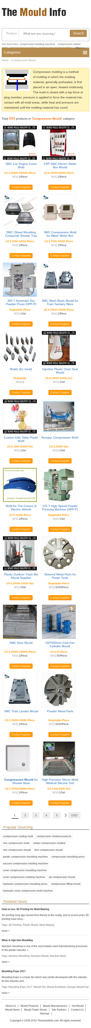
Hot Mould (78, 1005)
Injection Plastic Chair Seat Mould (60, 370)
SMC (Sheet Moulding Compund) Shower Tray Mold (21, 236)
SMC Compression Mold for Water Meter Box (60, 234)
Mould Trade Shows (35, 1009)
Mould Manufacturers (55, 1005)
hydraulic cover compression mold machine (28, 890)
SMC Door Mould (21, 642)
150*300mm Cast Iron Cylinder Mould (60, 644)
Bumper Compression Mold (60, 437)
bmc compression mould (48, 849)
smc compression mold (16, 843)
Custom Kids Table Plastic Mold (21, 439)
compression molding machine (37, 44)
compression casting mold (18, 836)
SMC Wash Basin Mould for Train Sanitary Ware (60, 302)
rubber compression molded (49, 843)
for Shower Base (21, 781)
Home (5, 60)
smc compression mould (17, 849)
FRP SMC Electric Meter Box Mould (60, 165)
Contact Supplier (21, 187)
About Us (11, 1005)
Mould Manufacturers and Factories (34, 14)
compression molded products (54, 836)
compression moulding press (68, 856)
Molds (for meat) (21, 369)
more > (6, 930)
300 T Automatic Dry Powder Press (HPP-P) (21, 302)
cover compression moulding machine (25, 870)
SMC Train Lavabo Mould (21, 711)
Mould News (12, 1009)
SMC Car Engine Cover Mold (21, 165)
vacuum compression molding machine (25, 863)
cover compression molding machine (24, 877)
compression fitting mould (65, 883)
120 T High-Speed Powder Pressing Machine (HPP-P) (60, 507)
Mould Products (30, 1005)
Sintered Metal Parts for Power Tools (60, 576)
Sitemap (44, 1013)
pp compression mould (62, 877)
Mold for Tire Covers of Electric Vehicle (21, 507)
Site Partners (59, 1009)
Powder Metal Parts (60, 711)
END (74, 815)
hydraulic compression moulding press (25, 883)
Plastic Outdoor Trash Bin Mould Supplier (21, 576)
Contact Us (77, 1009)
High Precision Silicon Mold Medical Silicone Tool (60, 781)
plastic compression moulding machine (25, 856)
